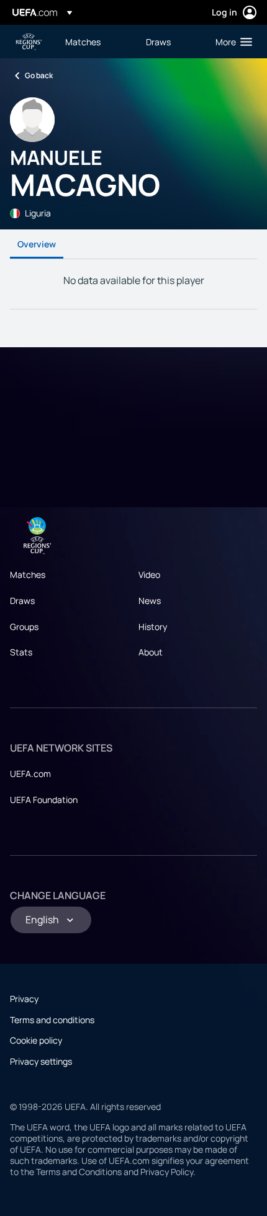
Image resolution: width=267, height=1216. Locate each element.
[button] (231, 41)
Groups (24, 626)
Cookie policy (36, 1040)
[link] (83, 41)
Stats (21, 652)
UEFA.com (30, 773)
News (149, 600)
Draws (22, 600)
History (152, 626)
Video (149, 574)
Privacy (24, 999)
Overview (36, 244)
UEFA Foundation (44, 799)
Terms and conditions (52, 1020)
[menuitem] (95, 41)
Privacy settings (41, 1061)
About (150, 652)
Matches (27, 574)
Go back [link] (39, 75)
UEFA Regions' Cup (28, 41)
